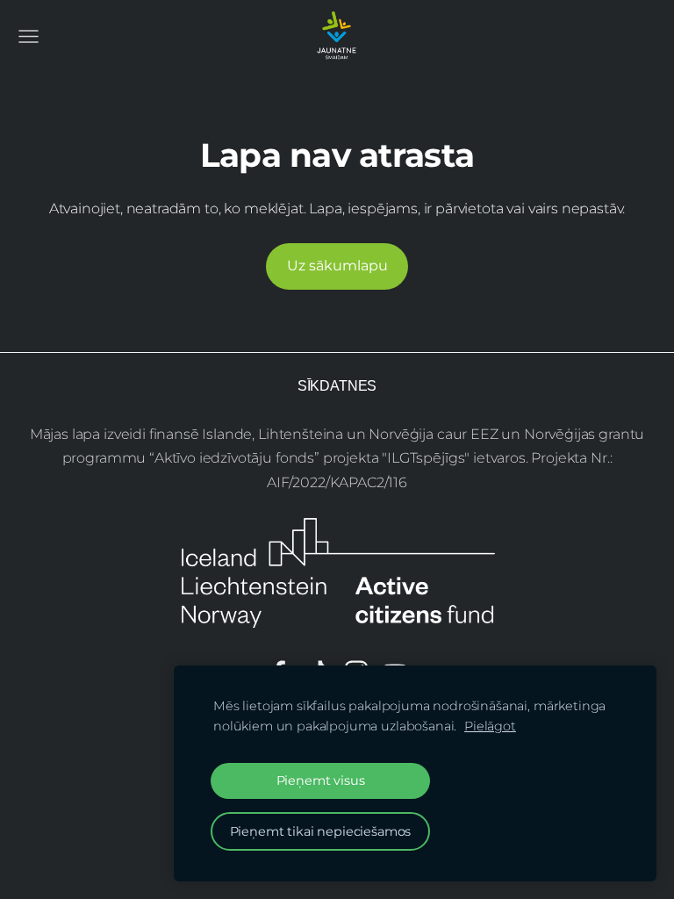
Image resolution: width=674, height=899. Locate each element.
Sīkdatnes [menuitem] (337, 385)
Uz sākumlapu (337, 265)
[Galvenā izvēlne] (28, 36)
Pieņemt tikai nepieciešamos (321, 831)
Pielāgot (490, 726)
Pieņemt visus (320, 780)
